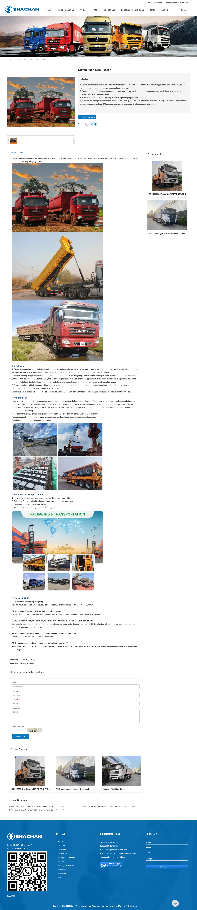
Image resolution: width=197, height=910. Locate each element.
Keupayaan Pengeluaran (132, 10)
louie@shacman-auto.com (177, 3)
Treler (59, 878)
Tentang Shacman (65, 10)
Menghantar (20, 736)
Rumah (48, 10)
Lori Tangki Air (62, 854)
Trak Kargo (61, 842)
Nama (14, 683)
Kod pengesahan (18, 726)
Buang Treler (21, 59)
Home (11, 59)
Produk (60, 834)
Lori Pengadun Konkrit (66, 858)
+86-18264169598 (154, 3)
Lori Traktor (61, 850)
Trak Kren (60, 862)
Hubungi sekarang (88, 117)
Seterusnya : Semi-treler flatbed (21, 663)
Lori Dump (61, 846)
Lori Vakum (61, 874)
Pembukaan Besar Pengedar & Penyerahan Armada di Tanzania (33, 806)
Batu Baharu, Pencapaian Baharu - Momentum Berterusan (105, 806)
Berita (152, 10)
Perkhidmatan (109, 10)
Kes (95, 10)
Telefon (14, 700)
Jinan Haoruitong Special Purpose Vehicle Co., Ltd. (119, 906)
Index (141, 906)
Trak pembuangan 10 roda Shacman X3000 (75, 789)
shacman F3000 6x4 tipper (113, 789)
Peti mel (15, 691)
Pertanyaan (16, 708)
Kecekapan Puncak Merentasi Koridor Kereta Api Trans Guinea (33, 810)
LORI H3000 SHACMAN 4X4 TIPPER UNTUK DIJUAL (31, 789)
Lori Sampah (62, 870)
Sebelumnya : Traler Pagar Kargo (22, 659)
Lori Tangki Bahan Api (65, 866)
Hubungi (164, 10)
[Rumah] (22, 9)
